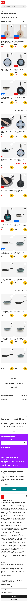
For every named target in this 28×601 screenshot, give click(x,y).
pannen (4, 11)
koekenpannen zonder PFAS (9, 17)
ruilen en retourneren (7, 454)
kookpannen (4, 399)
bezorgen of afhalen (7, 452)
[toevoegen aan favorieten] (11, 26)
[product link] (7, 31)
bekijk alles (24, 395)
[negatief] (16, 387)
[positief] (12, 387)
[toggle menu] (25, 2)
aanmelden (14, 489)
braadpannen (4, 408)
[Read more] (14, 431)
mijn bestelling (5, 450)
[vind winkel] (25, 443)
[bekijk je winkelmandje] (22, 2)
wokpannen (4, 404)
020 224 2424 (4, 459)
